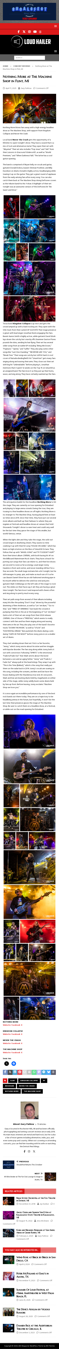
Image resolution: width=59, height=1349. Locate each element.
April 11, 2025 (11, 88)
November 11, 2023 (27, 1280)
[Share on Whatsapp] (34, 1072)
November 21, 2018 (27, 1204)
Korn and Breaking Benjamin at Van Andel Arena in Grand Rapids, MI (35, 1231)
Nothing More (12, 1091)
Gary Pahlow (26, 88)
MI (44, 1080)
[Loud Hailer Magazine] (29, 46)
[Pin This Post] (19, 1072)
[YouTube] (35, 32)
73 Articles (41, 1124)
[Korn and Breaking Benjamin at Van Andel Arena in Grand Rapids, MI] (8, 1233)
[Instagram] (29, 32)
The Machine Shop (32, 1091)
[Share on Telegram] (43, 1072)
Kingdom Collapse (29, 1080)
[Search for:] (29, 57)
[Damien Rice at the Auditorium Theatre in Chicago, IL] (8, 1328)
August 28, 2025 (26, 1316)
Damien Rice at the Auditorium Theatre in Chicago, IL (34, 1327)
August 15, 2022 (25, 1221)
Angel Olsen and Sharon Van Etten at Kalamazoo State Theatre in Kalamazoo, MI (35, 1215)
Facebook (15, 1025)
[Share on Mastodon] (39, 1072)
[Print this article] (29, 1072)
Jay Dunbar (44, 1204)
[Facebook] (18, 32)
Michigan (9, 1086)
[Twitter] (24, 32)
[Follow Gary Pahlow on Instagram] (28, 1151)
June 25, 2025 (25, 1300)
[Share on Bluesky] (48, 1072)
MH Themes (50, 1346)
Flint (12, 1080)
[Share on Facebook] (5, 1072)
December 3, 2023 (27, 1332)
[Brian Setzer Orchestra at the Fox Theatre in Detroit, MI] (8, 1201)
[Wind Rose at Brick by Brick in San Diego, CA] (8, 1260)
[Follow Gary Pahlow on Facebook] (24, 1151)
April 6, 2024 (24, 1264)
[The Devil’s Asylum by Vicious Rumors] (8, 1312)
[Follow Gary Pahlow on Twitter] (33, 1151)
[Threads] (40, 32)
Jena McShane (43, 1221)
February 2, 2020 (26, 1236)
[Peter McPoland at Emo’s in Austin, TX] (8, 1276)
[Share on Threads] (53, 1072)
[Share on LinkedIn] (14, 1072)
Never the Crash (27, 1086)
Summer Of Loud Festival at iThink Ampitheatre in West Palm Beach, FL (35, 1293)
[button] (55, 26)
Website (7, 1025)
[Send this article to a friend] (24, 1072)
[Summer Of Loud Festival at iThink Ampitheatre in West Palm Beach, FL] (8, 1292)
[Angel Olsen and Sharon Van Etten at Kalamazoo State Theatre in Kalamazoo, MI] (8, 1215)
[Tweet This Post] (10, 1072)
